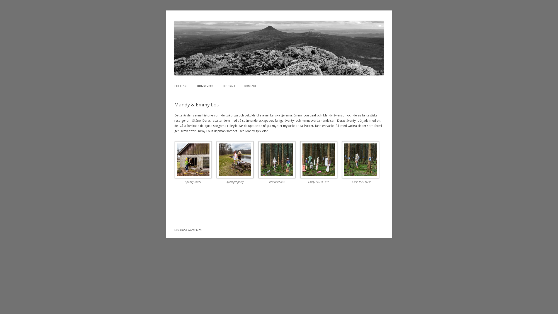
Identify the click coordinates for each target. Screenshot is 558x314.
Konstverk (205, 86)
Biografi (229, 86)
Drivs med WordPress (187, 230)
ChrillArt (181, 86)
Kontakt (250, 86)
